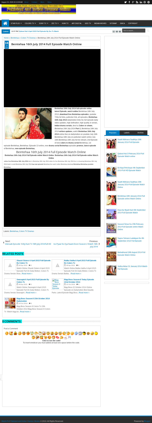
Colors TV (29, 23)
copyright (133, 23)
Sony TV (42, 23)
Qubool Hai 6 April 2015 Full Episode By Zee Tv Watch (39, 31)
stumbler (145, 2)
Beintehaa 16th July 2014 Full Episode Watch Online (46, 44)
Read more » (27, 274)
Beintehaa (14, 231)
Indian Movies (100, 23)
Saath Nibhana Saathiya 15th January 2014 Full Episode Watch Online (131, 184)
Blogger (147, 421)
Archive (140, 133)
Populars (112, 133)
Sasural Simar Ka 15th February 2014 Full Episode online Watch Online (130, 227)
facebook (129, 2)
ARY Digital (77, 23)
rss (137, 2)
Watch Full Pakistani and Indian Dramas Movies (20, 421)
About (26, 2)
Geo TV (88, 23)
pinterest (149, 2)
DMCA (122, 23)
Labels (126, 133)
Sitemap (113, 23)
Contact (34, 2)
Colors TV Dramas (26, 231)
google (133, 2)
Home (5, 23)
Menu (50, 2)
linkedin (141, 2)
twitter (125, 2)
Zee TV (54, 23)
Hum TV (65, 23)
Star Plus (15, 23)
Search (148, 31)
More (42, 2)
